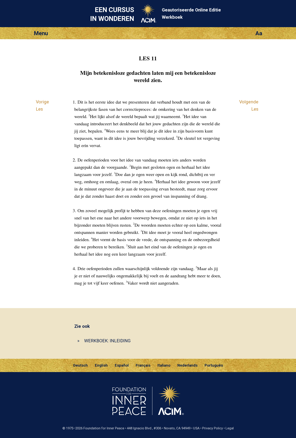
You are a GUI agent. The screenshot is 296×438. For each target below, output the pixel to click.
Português (214, 365)
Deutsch (80, 365)
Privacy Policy (212, 428)
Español (122, 365)
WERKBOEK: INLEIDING (107, 340)
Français (143, 365)
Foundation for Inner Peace (103, 428)
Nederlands (187, 365)
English (101, 365)
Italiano (163, 365)
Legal (230, 428)
